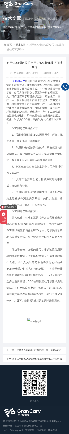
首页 (9, 44)
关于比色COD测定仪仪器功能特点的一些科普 (39, 358)
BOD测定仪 (18, 81)
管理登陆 (29, 430)
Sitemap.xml (16, 430)
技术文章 (21, 44)
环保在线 (52, 430)
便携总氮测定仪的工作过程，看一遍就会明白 (39, 350)
